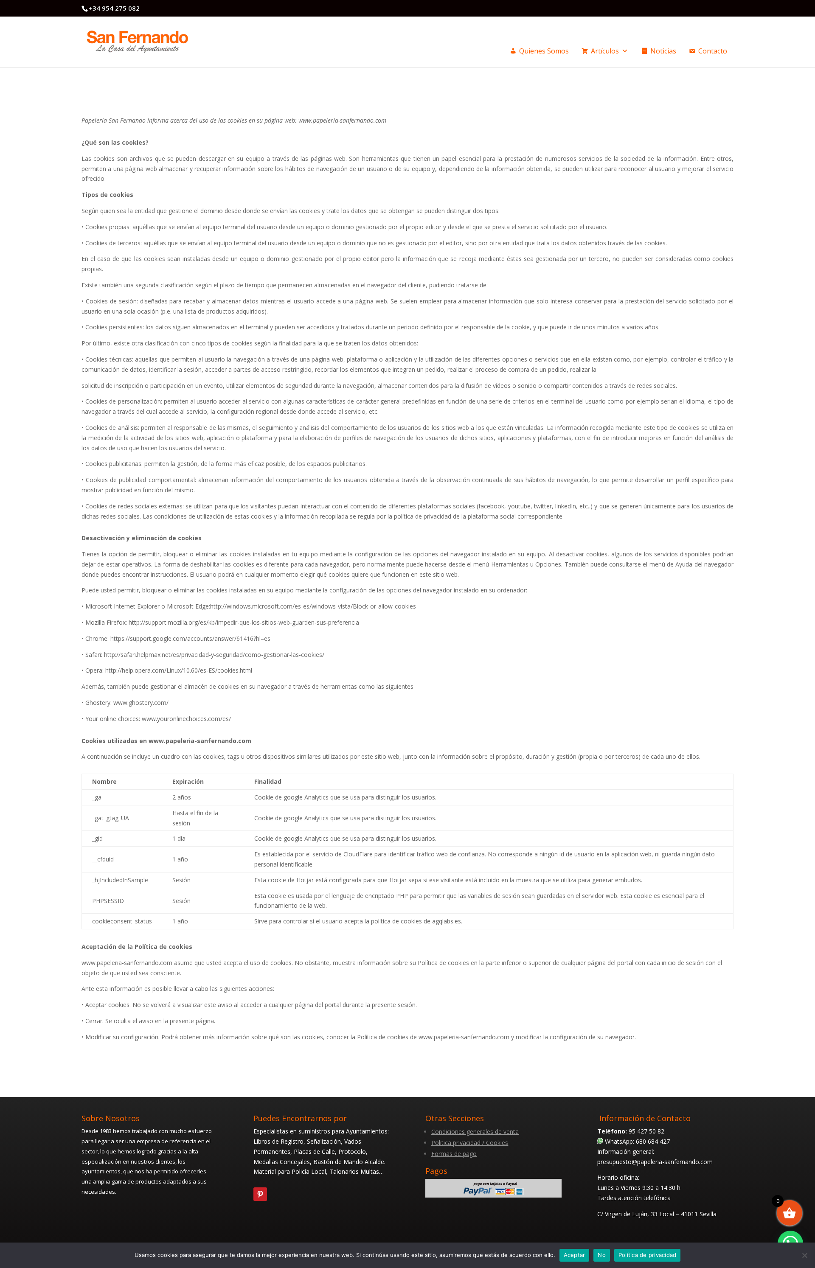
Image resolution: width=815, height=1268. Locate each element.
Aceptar (574, 1254)
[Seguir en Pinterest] (260, 1194)
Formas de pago (454, 1154)
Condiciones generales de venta (475, 1132)
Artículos (605, 51)
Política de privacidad (647, 1254)
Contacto (712, 51)
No (602, 1254)
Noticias (663, 51)
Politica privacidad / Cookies (469, 1143)
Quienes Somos (544, 51)
